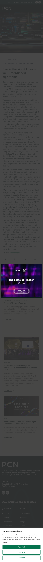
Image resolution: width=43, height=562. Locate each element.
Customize (21, 552)
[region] (21, 545)
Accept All (21, 547)
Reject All (21, 558)
